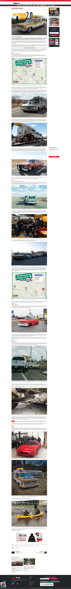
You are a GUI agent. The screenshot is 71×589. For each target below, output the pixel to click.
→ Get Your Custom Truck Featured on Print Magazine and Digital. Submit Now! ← (46, 0)
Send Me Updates (54, 35)
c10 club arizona (16, 544)
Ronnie (13, 9)
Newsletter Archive (31, 583)
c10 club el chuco (22, 544)
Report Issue (44, 581)
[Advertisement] (54, 141)
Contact (30, 579)
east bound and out (32, 544)
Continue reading (13, 571)
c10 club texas (27, 544)
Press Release (30, 584)
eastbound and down (44, 544)
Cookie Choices (55, 581)
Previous (44, 557)
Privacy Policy (30, 585)
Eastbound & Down (38, 544)
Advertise (30, 578)
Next (46, 557)
